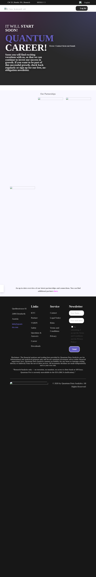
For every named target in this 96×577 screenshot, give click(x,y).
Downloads (35, 346)
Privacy (53, 336)
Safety (33, 328)
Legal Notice (55, 318)
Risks (52, 323)
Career (34, 341)
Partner (34, 318)
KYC (33, 313)
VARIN (34, 323)
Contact (53, 313)
